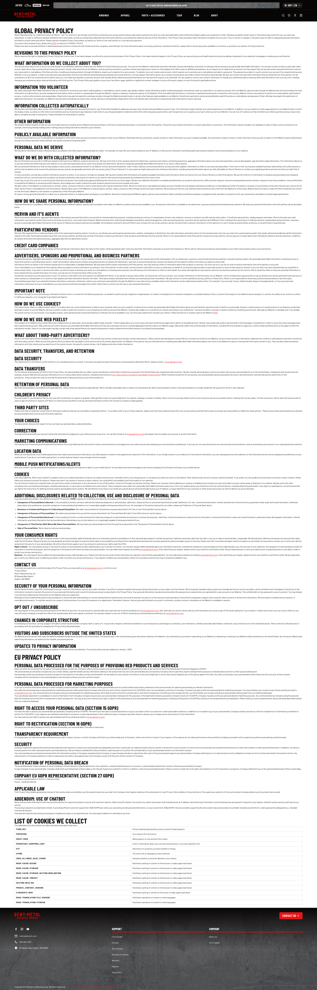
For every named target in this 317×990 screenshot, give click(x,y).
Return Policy (117, 948)
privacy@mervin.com (173, 362)
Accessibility (94, 987)
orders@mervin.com (28, 936)
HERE (54, 43)
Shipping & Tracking (120, 954)
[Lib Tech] (18, 5)
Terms (83, 987)
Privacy (75, 987)
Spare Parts (117, 972)
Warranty (115, 960)
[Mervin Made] (46, 5)
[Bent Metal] (37, 5)
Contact (115, 942)
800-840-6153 (25, 942)
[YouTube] (27, 929)
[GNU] (28, 5)
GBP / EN (292, 5)
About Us (213, 937)
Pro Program (214, 942)
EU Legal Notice (110, 987)
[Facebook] (15, 929)
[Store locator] (289, 15)
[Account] (295, 15)
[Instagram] (21, 929)
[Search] (283, 15)
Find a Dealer (117, 937)
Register (115, 966)
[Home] (25, 15)
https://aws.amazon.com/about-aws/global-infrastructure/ (135, 374)
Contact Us (289, 915)
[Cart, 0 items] (301, 15)
